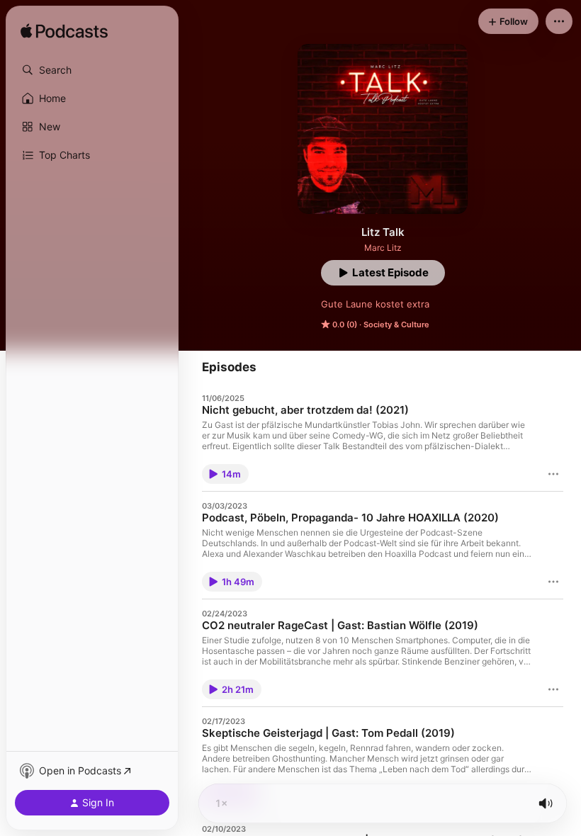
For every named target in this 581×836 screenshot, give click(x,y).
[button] (92, 70)
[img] (64, 32)
